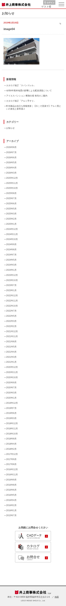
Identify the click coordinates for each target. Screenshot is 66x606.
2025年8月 (11, 193)
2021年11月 (12, 336)
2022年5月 (11, 316)
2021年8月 (11, 341)
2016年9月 (11, 479)
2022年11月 (12, 300)
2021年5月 (11, 346)
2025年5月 (11, 208)
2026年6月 (11, 157)
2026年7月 (11, 152)
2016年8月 (11, 485)
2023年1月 (11, 290)
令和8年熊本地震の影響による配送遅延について (29, 90)
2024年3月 (11, 265)
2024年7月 (11, 254)
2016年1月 (11, 510)
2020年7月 (11, 387)
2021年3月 (11, 357)
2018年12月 (12, 423)
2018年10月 (12, 433)
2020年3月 (11, 392)
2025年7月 (11, 198)
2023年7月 (11, 285)
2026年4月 (11, 167)
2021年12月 (12, 331)
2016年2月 (11, 505)
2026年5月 (11, 162)
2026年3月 (11, 173)
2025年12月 (12, 178)
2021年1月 (11, 362)
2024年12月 (12, 229)
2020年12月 (12, 367)
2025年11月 (12, 183)
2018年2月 (11, 449)
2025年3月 (11, 213)
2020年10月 (12, 377)
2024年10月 (12, 239)
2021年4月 (11, 352)
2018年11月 (12, 428)
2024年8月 (11, 249)
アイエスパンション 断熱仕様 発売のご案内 (26, 95)
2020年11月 (12, 372)
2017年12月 (12, 454)
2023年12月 (12, 275)
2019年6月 (11, 413)
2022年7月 (11, 311)
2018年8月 (11, 438)
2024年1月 (11, 270)
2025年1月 (11, 224)
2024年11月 (12, 234)
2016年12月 (12, 469)
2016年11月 (12, 474)
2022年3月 (11, 321)
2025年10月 (12, 188)
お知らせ (10, 128)
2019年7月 (11, 408)
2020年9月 (11, 382)
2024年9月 (11, 244)
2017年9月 (11, 459)
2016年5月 (11, 495)
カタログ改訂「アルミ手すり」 (21, 101)
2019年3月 (11, 418)
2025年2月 (11, 219)
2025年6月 (11, 203)
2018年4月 (11, 444)
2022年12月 (12, 295)
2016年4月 (11, 500)
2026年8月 (11, 147)
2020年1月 (11, 398)
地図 (57, 597)
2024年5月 (11, 260)
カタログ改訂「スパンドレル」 (21, 85)
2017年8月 (11, 464)
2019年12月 (12, 403)
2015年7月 (11, 515)
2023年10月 (12, 280)
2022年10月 (12, 306)
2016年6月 (11, 490)
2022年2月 (11, 326)
